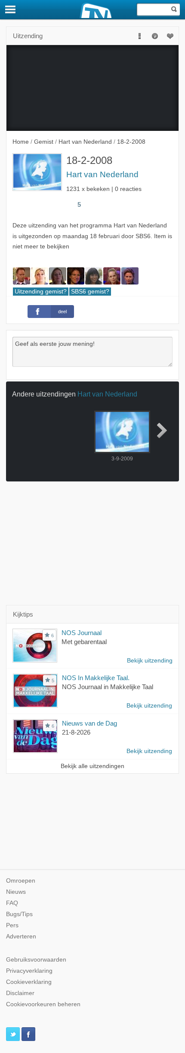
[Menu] (11, 9)
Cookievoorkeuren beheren (43, 1004)
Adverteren (21, 936)
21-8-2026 (76, 732)
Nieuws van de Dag (89, 723)
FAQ (12, 903)
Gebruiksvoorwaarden (36, 959)
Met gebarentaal (84, 641)
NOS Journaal (82, 632)
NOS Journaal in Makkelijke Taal (107, 686)
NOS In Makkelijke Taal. (96, 677)
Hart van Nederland (102, 174)
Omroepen (20, 881)
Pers (12, 925)
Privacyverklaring (29, 971)
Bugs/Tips (19, 914)
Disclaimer (20, 993)
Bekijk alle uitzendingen (92, 766)
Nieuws (16, 892)
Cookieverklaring (29, 982)
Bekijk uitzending (150, 660)
